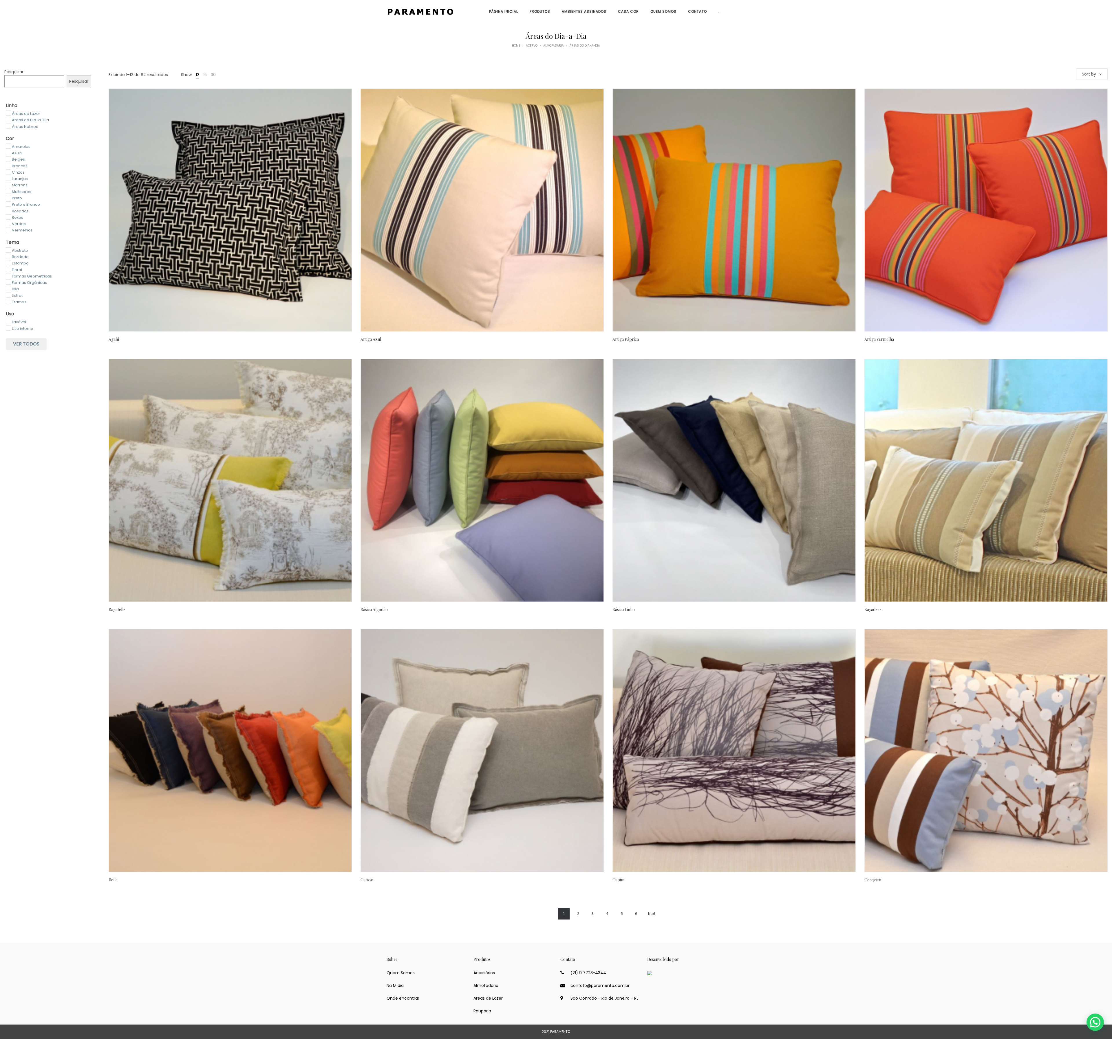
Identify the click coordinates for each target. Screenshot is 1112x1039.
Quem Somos (401, 973)
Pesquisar (13, 72)
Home (516, 45)
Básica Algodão (374, 609)
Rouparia (482, 1011)
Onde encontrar (403, 998)
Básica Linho (623, 609)
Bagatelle (117, 609)
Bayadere (872, 609)
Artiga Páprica (625, 339)
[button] (1095, 1022)
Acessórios (484, 973)
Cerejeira (872, 879)
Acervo (531, 45)
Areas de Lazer (488, 998)
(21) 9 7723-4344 (588, 973)
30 (213, 75)
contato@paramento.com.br (600, 985)
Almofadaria (553, 45)
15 (205, 75)
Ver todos (26, 344)
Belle (113, 879)
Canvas (367, 879)
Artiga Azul (371, 339)
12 (197, 75)
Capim (618, 879)
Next (651, 913)
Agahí (114, 339)
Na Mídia (395, 985)
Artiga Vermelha (879, 339)
